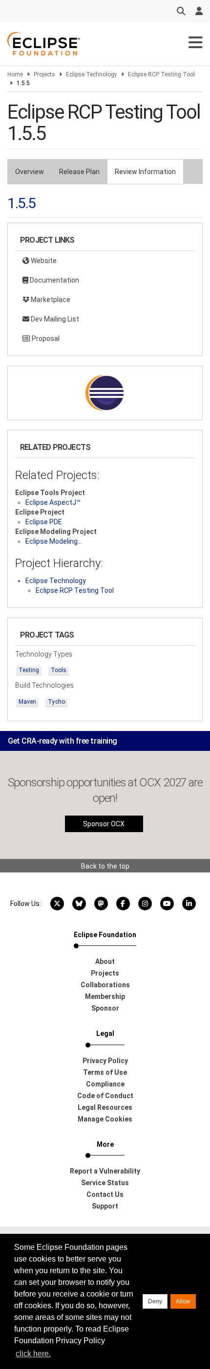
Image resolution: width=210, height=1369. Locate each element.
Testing (29, 670)
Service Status (105, 1183)
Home (15, 74)
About (105, 961)
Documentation (53, 280)
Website (43, 261)
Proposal (45, 338)
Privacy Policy (105, 1061)
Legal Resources (105, 1107)
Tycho (56, 701)
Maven (27, 701)
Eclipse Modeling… (53, 541)
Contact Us (105, 1194)
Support (105, 1206)
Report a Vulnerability (105, 1171)
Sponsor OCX (104, 824)
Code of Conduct (105, 1096)
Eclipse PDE (43, 522)
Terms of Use (105, 1072)
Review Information (145, 172)
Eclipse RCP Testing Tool (161, 74)
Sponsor (105, 1008)
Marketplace (49, 299)
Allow (183, 1301)
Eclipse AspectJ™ (53, 502)
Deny (155, 1301)
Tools (58, 670)
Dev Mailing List (54, 319)
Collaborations (105, 985)
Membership (105, 996)
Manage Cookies (105, 1119)
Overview (29, 172)
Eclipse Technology (91, 74)
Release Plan (79, 172)
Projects (44, 74)
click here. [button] (33, 1354)
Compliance (105, 1084)
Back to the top (105, 866)
